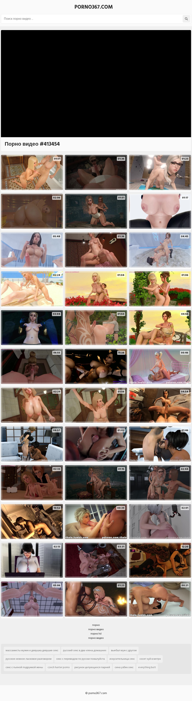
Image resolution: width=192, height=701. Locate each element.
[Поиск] (186, 19)
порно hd (96, 633)
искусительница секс (122, 659)
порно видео (96, 629)
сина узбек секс (124, 667)
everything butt (147, 667)
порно (96, 625)
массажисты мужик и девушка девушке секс (32, 650)
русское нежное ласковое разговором (29, 659)
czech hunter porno (59, 667)
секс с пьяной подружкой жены (24, 667)
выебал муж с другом (124, 650)
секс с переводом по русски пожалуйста (80, 659)
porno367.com (93, 7)
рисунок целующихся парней (92, 667)
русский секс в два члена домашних (84, 650)
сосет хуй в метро (150, 659)
